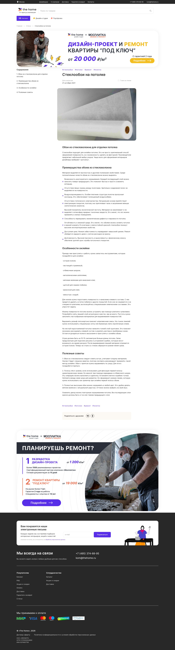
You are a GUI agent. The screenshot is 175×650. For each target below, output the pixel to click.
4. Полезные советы (25, 92)
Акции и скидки (23, 584)
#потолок (79, 70)
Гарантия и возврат (78, 2)
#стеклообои (67, 70)
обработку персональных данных (55, 539)
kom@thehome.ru (152, 2)
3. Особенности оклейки (26, 88)
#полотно (97, 70)
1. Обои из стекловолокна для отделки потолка (32, 75)
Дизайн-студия (42, 18)
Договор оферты (23, 635)
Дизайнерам (43, 2)
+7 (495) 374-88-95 (137, 2)
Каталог (25, 18)
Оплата (19, 588)
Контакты (91, 2)
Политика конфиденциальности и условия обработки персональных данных (65, 635)
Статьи (28, 26)
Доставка (65, 2)
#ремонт (88, 70)
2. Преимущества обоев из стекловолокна (27, 82)
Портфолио (57, 18)
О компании (55, 2)
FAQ (18, 580)
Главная (20, 26)
